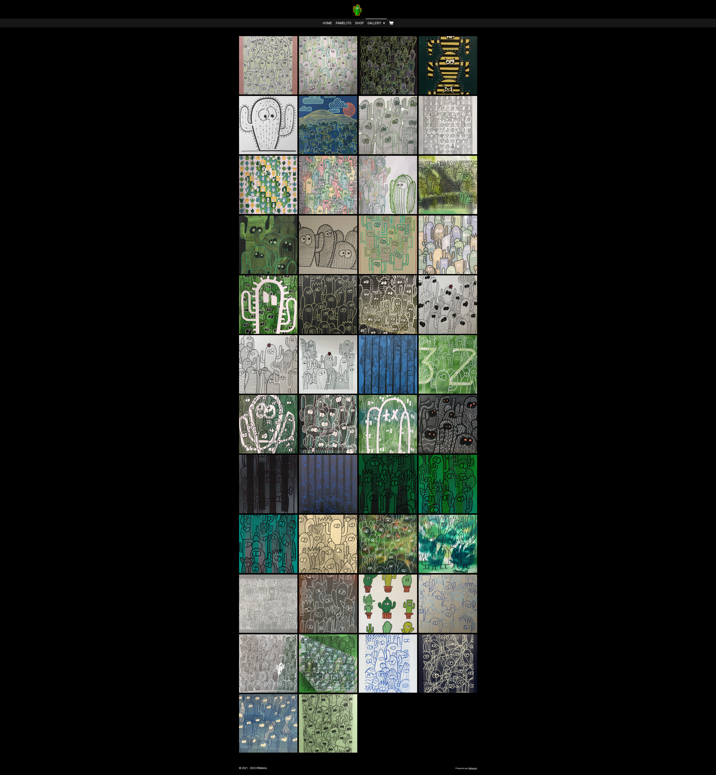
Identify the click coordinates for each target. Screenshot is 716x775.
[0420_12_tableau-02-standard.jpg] (388, 125)
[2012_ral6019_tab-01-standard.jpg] (268, 65)
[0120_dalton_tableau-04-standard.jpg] (448, 65)
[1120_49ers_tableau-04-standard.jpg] (448, 544)
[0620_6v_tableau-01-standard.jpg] (268, 245)
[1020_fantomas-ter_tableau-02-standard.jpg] (388, 424)
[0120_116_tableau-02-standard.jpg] (388, 65)
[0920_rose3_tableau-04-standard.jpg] (328, 364)
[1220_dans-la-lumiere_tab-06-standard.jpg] (328, 663)
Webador (472, 768)
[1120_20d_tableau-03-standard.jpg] (328, 544)
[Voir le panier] (391, 23)
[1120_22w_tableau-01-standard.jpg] (388, 544)
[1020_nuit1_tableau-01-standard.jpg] (328, 484)
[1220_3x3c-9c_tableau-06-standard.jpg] (388, 604)
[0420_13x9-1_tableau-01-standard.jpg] (448, 125)
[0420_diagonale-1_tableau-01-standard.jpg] (268, 185)
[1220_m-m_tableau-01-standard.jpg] (388, 663)
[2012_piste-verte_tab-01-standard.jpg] (328, 723)
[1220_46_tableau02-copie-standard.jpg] (448, 604)
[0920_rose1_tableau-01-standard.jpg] (448, 304)
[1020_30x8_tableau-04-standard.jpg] (388, 364)
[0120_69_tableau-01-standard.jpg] (328, 65)
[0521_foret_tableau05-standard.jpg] (448, 185)
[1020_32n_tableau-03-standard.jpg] (448, 364)
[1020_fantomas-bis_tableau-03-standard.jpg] (268, 424)
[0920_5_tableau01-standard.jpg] (328, 245)
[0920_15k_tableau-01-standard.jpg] (388, 245)
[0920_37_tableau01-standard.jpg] (448, 245)
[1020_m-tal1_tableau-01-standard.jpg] (448, 424)
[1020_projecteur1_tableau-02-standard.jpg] (388, 484)
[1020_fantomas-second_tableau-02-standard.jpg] (328, 424)
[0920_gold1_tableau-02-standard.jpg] (328, 304)
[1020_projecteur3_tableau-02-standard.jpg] (268, 544)
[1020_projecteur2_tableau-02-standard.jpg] (448, 484)
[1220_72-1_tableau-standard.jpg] (268, 663)
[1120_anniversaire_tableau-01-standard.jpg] (268, 604)
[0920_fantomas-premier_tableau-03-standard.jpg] (268, 304)
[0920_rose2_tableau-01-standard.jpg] (268, 364)
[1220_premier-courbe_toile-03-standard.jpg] (448, 663)
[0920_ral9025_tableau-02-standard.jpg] (388, 304)
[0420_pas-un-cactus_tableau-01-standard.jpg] (328, 185)
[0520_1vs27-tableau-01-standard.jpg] (388, 185)
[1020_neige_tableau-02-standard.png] (268, 484)
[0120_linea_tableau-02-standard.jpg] (268, 125)
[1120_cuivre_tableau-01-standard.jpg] (328, 604)
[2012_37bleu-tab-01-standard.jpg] (268, 723)
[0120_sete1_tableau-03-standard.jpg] (328, 125)
